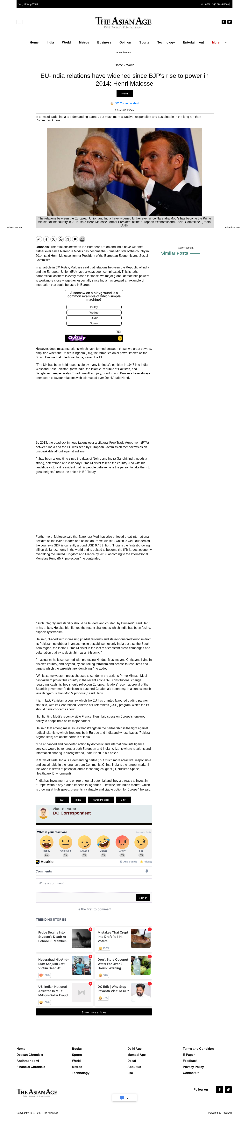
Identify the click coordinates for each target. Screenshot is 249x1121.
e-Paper (205, 4)
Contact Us (191, 1073)
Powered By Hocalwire (220, 1112)
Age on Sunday (220, 4)
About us (134, 1067)
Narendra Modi (101, 800)
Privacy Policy (193, 1067)
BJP (123, 800)
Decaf (131, 1060)
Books (77, 1048)
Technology (166, 42)
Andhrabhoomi (28, 1060)
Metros (84, 42)
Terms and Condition (198, 1048)
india (78, 800)
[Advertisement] (94, 410)
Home (34, 42)
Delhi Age (134, 1048)
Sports (144, 42)
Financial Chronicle (31, 1067)
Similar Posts (174, 253)
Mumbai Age (136, 1054)
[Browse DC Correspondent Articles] (43, 813)
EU (62, 800)
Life (130, 1073)
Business (104, 42)
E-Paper (189, 1054)
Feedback (190, 1060)
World (66, 42)
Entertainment (193, 42)
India (50, 42)
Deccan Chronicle (30, 1054)
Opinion (125, 42)
